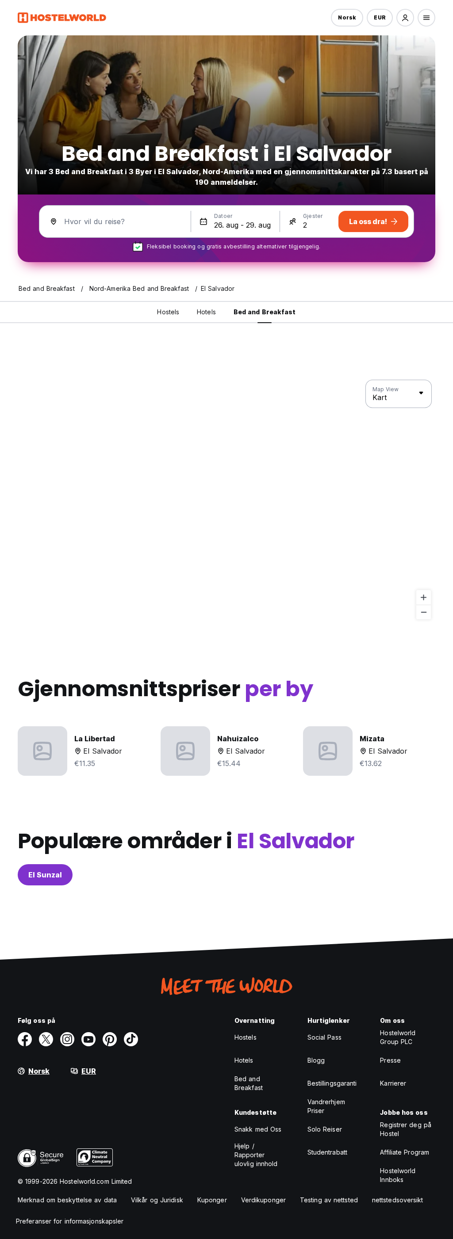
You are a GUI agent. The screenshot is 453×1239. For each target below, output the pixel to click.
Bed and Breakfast (248, 1083)
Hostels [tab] (168, 312)
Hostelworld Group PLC (397, 1037)
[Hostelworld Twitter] (46, 1039)
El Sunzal (45, 874)
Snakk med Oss (257, 1129)
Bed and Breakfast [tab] (265, 312)
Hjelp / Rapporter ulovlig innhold (256, 1154)
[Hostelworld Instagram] (67, 1039)
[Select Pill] (405, 18)
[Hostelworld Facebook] (25, 1039)
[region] (226, 500)
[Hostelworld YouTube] (88, 1039)
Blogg (316, 1060)
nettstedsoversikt (397, 1200)
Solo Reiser (324, 1129)
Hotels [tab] (206, 312)
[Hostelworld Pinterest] (110, 1039)
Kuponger (212, 1200)
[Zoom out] (423, 612)
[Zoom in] (423, 597)
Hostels (245, 1037)
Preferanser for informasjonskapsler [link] (70, 1221)
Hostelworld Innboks (397, 1175)
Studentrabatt (327, 1152)
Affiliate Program (404, 1152)
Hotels (243, 1060)
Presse (390, 1060)
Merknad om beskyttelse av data (67, 1200)
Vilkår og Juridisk (157, 1200)
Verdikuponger (263, 1200)
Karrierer (393, 1083)
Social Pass (324, 1037)
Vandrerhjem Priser (326, 1106)
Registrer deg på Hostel (405, 1129)
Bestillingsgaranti (332, 1083)
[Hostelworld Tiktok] (131, 1039)
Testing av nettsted (329, 1200)
